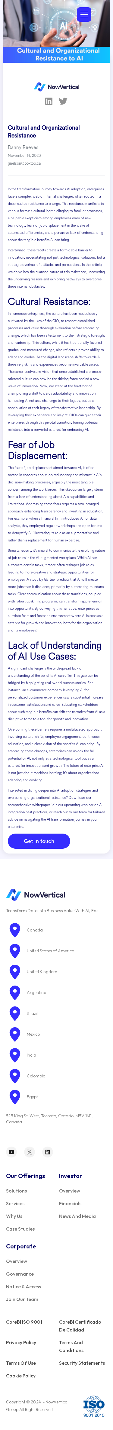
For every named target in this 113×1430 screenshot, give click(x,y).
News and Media (77, 1216)
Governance (20, 1274)
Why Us (14, 1216)
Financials (70, 1203)
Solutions (16, 1191)
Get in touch (39, 841)
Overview (69, 1191)
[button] (83, 14)
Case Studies (20, 1229)
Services (15, 1203)
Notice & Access (23, 1286)
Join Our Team (22, 1299)
